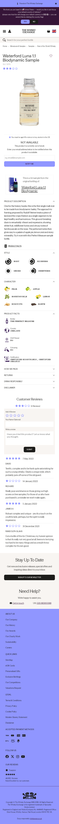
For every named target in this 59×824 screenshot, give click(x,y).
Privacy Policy (11, 706)
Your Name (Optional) (13, 420)
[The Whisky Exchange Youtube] (23, 756)
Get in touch (18, 603)
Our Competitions (12, 682)
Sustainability (10, 642)
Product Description (15, 201)
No (34, 22)
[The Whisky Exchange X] (12, 756)
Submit (30, 449)
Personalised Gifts (12, 671)
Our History (10, 625)
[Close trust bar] (56, 3)
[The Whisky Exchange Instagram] (17, 756)
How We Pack (11, 369)
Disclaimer (9, 387)
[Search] (5, 40)
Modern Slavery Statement (16, 717)
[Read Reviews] (17, 68)
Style (7, 253)
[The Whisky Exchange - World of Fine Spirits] (29, 31)
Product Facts (11, 313)
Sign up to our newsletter (29, 577)
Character (10, 281)
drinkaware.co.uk (36, 819)
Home (5, 46)
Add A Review (10, 412)
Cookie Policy (11, 711)
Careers (8, 647)
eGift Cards (10, 665)
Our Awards (10, 631)
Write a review (10, 429)
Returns (8, 375)
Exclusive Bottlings (13, 677)
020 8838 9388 (44, 603)
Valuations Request (13, 688)
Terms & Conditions (13, 700)
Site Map (9, 660)
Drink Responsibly (13, 381)
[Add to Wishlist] (51, 56)
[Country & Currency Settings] (54, 31)
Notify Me (29, 164)
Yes (25, 22)
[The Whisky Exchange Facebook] (7, 756)
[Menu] (4, 31)
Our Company (11, 619)
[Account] (9, 31)
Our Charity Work (12, 636)
